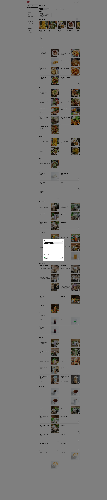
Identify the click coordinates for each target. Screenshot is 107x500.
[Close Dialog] (62, 240)
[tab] (49, 243)
